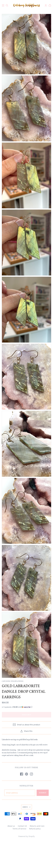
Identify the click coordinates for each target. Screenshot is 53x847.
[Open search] (7, 5)
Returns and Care (37, 826)
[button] (26, 707)
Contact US (22, 826)
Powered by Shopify (26, 836)
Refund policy (35, 828)
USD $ (25, 807)
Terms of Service (19, 828)
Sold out (26, 715)
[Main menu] (3, 5)
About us (11, 826)
